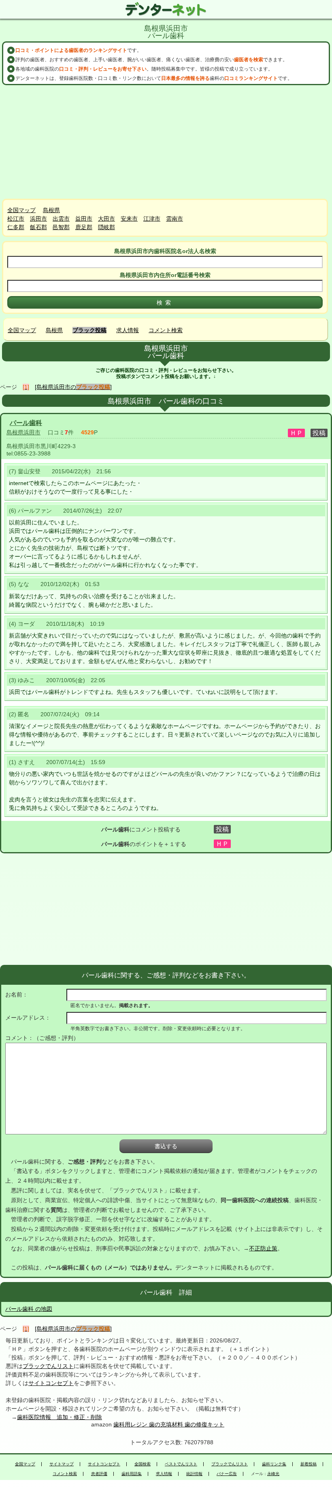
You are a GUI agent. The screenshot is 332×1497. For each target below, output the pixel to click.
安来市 (129, 218)
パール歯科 (26, 422)
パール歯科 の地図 (28, 1309)
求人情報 (127, 330)
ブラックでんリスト (48, 1366)
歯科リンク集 (274, 1464)
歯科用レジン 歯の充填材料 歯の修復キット (168, 1424)
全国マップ (21, 210)
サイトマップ (61, 1464)
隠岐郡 (106, 227)
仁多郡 (15, 227)
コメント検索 (166, 330)
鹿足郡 (83, 227)
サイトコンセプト (51, 1383)
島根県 (51, 210)
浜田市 (38, 218)
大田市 (106, 218)
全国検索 (142, 1464)
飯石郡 (38, 227)
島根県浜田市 (23, 432)
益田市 (83, 218)
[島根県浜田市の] (73, 387)
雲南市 (174, 218)
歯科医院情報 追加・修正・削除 (59, 1417)
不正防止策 (263, 1248)
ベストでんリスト (181, 1464)
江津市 (151, 218)
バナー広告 (227, 1474)
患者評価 (99, 1474)
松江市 (15, 218)
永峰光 (273, 1474)
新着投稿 (308, 1464)
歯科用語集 (131, 1474)
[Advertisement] (166, 142)
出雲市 (61, 218)
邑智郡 (61, 227)
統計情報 (194, 1474)
